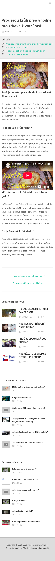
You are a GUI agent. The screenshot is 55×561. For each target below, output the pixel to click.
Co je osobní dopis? (21, 397)
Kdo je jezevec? (19, 500)
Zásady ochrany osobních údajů (36, 548)
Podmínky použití (13, 548)
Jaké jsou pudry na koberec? (25, 490)
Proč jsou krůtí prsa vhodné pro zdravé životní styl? (29, 44)
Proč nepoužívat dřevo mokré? (26, 521)
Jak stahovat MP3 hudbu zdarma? (27, 442)
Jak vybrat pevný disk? (23, 511)
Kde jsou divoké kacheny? (24, 469)
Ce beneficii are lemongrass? (25, 479)
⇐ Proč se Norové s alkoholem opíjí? (27, 276)
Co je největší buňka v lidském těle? (28, 408)
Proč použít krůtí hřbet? (16, 47)
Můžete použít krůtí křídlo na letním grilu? (25, 51)
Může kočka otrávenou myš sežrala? (28, 387)
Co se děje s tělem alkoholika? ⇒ (28, 283)
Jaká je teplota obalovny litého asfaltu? (30, 432)
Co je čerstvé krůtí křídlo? (17, 54)
